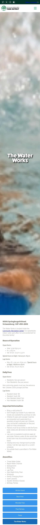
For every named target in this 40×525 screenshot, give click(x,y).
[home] (16, 8)
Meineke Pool (20, 503)
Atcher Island (20, 490)
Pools (20, 515)
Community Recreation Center (13, 331)
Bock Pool (20, 496)
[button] (36, 8)
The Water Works (20, 521)
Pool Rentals (20, 509)
